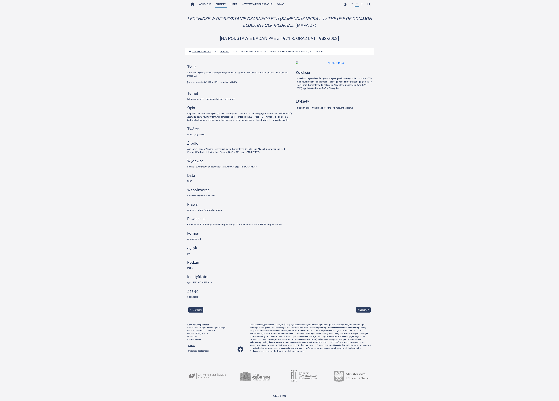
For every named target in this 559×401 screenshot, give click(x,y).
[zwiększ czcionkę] (361, 4)
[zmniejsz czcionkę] (352, 4)
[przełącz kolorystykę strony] (345, 4)
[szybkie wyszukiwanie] (368, 4)
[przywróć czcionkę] (357, 4)
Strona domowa (201, 51)
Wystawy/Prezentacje (257, 4)
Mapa (233, 4)
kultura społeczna (322, 108)
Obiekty (221, 4)
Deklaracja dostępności (198, 351)
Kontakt (191, 345)
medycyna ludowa (344, 108)
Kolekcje (205, 4)
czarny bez (304, 108)
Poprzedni (196, 310)
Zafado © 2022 (279, 396)
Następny (363, 310)
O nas (280, 4)
